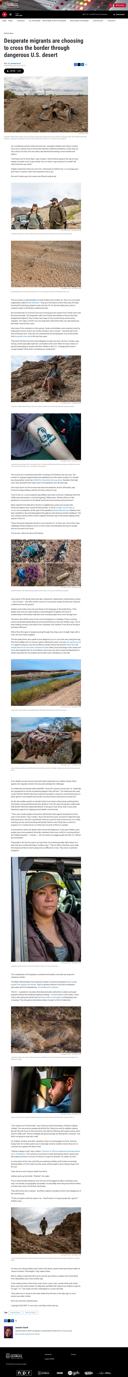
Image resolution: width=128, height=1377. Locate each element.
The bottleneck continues (48, 987)
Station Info (98, 21)
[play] (4, 14)
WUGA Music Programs (79, 21)
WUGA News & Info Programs (54, 21)
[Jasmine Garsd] (8, 1332)
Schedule (21, 21)
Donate (121, 5)
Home (4, 21)
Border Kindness (33, 303)
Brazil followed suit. (62, 510)
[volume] (10, 14)
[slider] (13, 14)
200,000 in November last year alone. (48, 480)
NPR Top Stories (31, 1312)
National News (9, 33)
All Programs (34, 21)
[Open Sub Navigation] (14, 21)
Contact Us (48, 1354)
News (10, 21)
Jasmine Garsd (15, 63)
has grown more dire (22, 336)
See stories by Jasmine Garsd (27, 1334)
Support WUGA (49, 1359)
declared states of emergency (50, 997)
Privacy (73, 1354)
